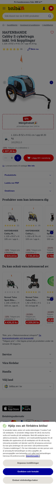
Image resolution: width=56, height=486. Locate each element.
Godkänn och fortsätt (28, 471)
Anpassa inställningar (28, 463)
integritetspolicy (32, 456)
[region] (28, 454)
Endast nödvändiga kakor (28, 480)
